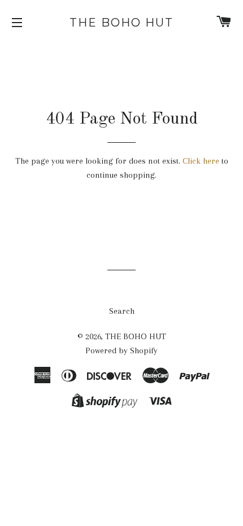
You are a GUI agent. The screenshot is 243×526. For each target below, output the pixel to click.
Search (121, 311)
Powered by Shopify (121, 350)
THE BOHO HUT (121, 22)
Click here (201, 161)
